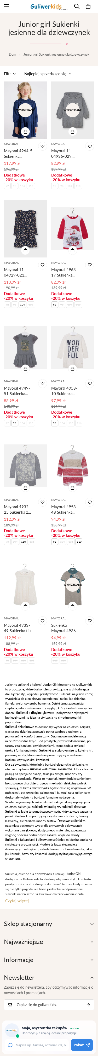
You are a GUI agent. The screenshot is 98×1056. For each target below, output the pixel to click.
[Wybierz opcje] (25, 131)
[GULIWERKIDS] (49, 6)
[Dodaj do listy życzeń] (42, 146)
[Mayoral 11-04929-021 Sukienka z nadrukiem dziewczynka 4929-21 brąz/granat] (25, 229)
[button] (88, 6)
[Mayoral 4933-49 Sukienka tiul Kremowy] (25, 584)
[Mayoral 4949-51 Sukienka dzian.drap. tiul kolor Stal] (25, 347)
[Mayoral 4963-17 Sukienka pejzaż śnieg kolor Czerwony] (72, 229)
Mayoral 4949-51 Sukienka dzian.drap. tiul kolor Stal (17, 391)
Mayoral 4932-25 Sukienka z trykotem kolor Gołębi (17, 509)
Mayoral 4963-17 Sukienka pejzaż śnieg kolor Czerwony (65, 272)
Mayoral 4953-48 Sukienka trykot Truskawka (66, 509)
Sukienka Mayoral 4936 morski (63, 628)
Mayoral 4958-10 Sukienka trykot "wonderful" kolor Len (64, 391)
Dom (12, 54)
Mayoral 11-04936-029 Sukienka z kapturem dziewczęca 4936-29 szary (64, 153)
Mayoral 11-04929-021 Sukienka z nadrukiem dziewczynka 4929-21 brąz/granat (15, 272)
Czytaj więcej (17, 900)
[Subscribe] (88, 1004)
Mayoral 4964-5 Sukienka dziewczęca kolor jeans (19, 153)
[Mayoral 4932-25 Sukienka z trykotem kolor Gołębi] (25, 466)
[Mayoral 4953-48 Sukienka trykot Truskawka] (72, 466)
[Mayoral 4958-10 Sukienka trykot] (72, 347)
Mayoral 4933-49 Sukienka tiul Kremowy (18, 628)
